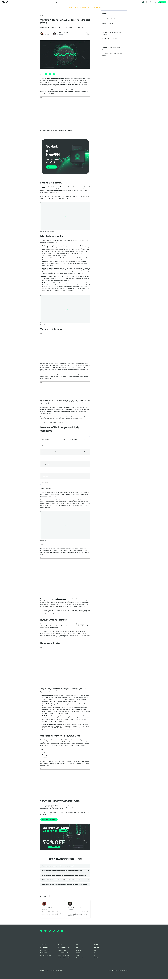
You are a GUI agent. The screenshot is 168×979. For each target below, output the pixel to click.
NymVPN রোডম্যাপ (44, 952)
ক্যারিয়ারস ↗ (96, 957)
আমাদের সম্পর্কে (96, 947)
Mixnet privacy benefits (108, 23)
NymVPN (57, 2)
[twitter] (46, 74)
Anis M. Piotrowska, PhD (62, 33)
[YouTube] (58, 931)
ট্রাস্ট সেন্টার (78, 952)
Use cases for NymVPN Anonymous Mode (112, 48)
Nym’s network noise (107, 43)
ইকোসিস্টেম (79, 2)
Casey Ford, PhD (48, 33)
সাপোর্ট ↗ (77, 947)
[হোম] (5, 2)
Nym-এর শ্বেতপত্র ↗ (44, 947)
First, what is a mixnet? (108, 19)
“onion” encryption (61, 599)
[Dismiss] (166, 7)
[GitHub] (54, 931)
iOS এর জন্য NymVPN (62, 950)
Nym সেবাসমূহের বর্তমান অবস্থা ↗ (46, 955)
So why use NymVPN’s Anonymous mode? (112, 54)
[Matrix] (62, 931)
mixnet (43, 187)
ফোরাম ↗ (77, 955)
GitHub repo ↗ (79, 957)
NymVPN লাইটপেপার (44, 950)
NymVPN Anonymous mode (110, 38)
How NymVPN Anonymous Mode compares (111, 33)
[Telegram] (41, 931)
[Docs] (143, 2)
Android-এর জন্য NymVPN (63, 947)
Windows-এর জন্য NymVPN (64, 957)
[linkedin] (50, 74)
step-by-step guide (55, 196)
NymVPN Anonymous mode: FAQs (111, 60)
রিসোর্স (86, 2)
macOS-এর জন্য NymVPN (63, 955)
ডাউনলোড (71, 2)
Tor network (75, 548)
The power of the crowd (108, 28)
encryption (43, 743)
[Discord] (49, 931)
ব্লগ (92, 2)
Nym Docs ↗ (79, 950)
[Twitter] (45, 931)
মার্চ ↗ (95, 955)
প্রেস (94, 952)
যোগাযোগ (95, 950)
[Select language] (146, 2)
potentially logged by (46, 496)
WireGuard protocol (62, 763)
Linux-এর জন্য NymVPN (63, 952)
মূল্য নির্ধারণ (65, 2)
